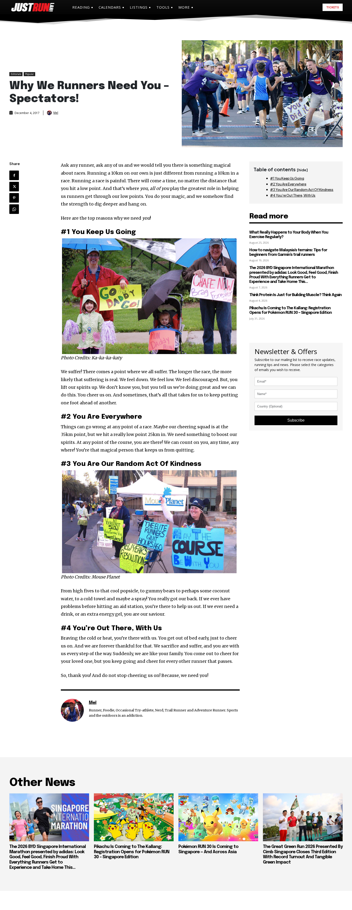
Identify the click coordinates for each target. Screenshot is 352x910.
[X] (14, 186)
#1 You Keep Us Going (287, 178)
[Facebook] (14, 175)
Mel (55, 113)
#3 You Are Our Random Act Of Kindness (301, 189)
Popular (29, 74)
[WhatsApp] (14, 209)
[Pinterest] (14, 198)
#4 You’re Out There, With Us (292, 195)
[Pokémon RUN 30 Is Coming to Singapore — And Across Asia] (218, 817)
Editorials (16, 74)
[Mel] (50, 112)
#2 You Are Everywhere (288, 184)
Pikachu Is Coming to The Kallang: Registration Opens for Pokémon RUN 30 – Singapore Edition (290, 310)
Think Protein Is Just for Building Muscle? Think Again (295, 295)
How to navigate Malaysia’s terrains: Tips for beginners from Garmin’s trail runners (288, 252)
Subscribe (296, 420)
